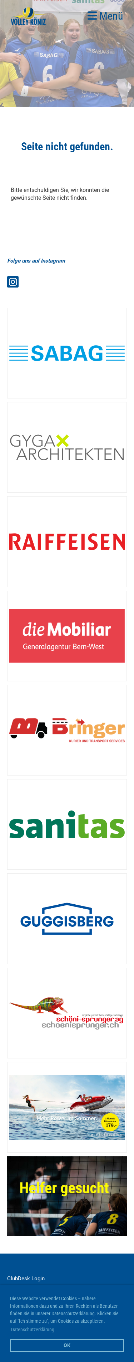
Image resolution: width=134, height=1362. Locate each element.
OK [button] (67, 1345)
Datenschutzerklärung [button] (32, 1329)
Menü (110, 16)
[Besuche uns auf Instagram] (13, 283)
